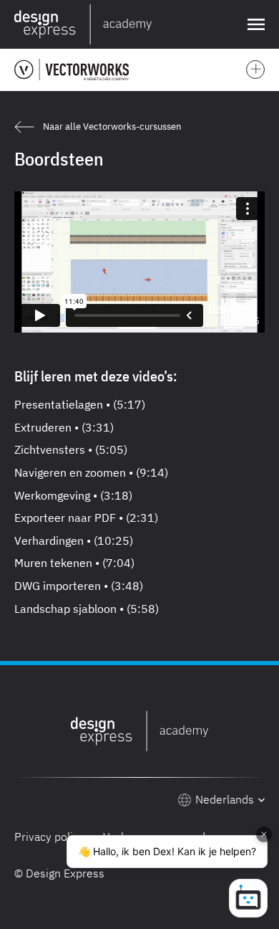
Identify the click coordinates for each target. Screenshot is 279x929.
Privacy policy (49, 836)
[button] (253, 24)
